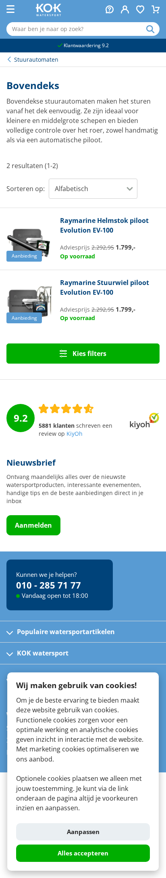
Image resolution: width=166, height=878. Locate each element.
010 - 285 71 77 (48, 585)
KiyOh (74, 433)
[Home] (48, 13)
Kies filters (88, 353)
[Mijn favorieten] (140, 10)
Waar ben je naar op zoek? (153, 29)
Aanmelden (33, 525)
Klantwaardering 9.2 (85, 45)
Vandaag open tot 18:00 (55, 595)
